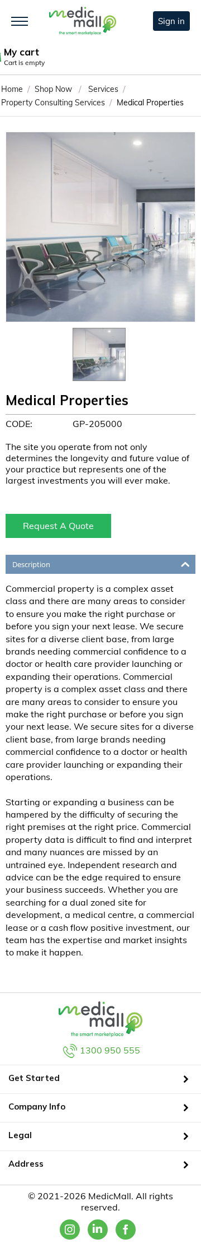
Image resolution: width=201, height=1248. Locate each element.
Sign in (171, 21)
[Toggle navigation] (20, 21)
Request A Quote (58, 525)
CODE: (19, 423)
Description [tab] (31, 564)
